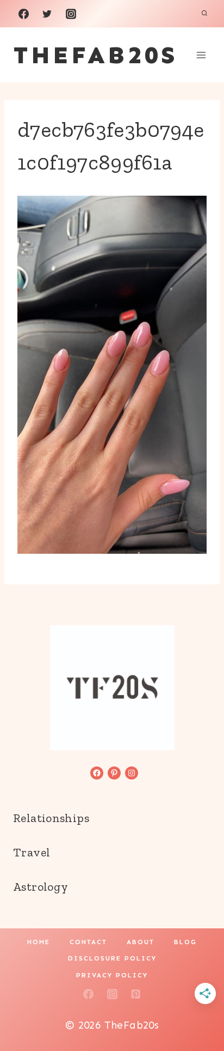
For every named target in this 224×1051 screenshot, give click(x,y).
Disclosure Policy (112, 958)
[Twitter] (47, 13)
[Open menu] (201, 54)
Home (38, 942)
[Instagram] (70, 13)
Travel (31, 852)
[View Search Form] (204, 13)
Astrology (40, 886)
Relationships (51, 818)
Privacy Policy (112, 975)
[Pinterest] (136, 994)
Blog (185, 942)
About (140, 942)
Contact (88, 942)
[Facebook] (23, 13)
